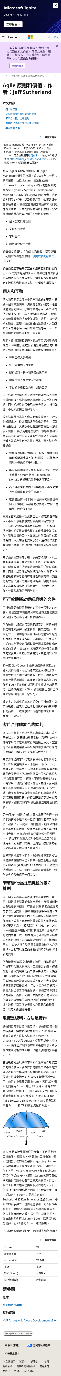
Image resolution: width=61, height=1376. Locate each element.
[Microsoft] (30, 37)
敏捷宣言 (33, 155)
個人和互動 (11, 109)
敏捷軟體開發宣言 (43, 256)
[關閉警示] (55, 5)
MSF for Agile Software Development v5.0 (28, 75)
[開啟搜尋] (48, 37)
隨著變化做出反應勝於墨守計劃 (22, 122)
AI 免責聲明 (9, 1361)
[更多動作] (55, 75)
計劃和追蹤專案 (12, 1305)
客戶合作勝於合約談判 (17, 118)
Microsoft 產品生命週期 (22, 58)
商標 (5, 1371)
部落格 (34, 1361)
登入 (56, 37)
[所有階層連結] (6, 75)
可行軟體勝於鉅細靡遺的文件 (20, 114)
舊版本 (22, 1361)
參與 (46, 1361)
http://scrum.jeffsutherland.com (28, 159)
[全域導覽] (3, 37)
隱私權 (6, 1366)
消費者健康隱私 (24, 1366)
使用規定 (44, 1366)
